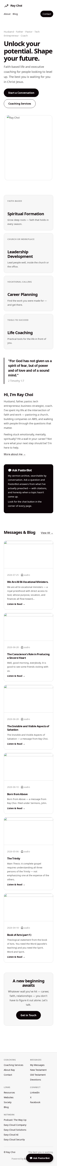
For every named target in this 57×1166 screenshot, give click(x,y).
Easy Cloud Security (14, 1139)
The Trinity (13, 858)
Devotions (35, 1079)
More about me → (15, 454)
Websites (8, 1097)
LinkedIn (35, 1092)
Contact (47, 13)
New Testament (38, 1069)
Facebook (35, 1102)
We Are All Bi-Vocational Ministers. (27, 582)
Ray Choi (10, 1152)
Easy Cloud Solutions (15, 1129)
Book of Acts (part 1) (19, 935)
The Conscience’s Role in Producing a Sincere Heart (28, 655)
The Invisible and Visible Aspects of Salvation (28, 727)
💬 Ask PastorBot (40, 1158)
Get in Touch (28, 1015)
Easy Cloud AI (11, 1134)
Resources (9, 1092)
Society (7, 1102)
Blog (15, 13)
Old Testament (38, 1074)
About (7, 13)
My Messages (37, 1064)
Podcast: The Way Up (15, 1119)
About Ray (9, 1069)
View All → (47, 533)
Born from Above (17, 794)
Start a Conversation (21, 92)
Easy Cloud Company (15, 1124)
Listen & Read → (16, 603)
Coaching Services (19, 103)
